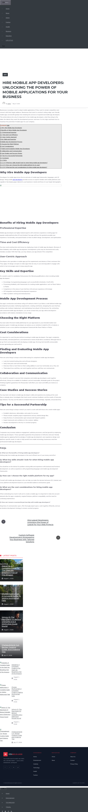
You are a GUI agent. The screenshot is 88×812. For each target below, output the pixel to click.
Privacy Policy (74, 764)
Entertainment (37, 760)
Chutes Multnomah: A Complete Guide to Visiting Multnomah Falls (17, 691)
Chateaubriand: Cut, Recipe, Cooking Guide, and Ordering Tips (17, 735)
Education (9, 36)
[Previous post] (3, 521)
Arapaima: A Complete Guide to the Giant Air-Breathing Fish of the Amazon (10, 570)
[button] (3, 46)
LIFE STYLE (9, 40)
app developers (17, 179)
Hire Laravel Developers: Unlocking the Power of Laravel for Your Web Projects (40, 522)
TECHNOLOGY (10, 802)
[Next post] (58, 537)
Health (8, 27)
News (7, 13)
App (5, 74)
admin (9, 103)
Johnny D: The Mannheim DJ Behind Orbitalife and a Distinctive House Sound (11, 621)
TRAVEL (8, 807)
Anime (8, 18)
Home (7, 8)
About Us (72, 756)
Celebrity (35, 764)
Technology (36, 767)
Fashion (8, 22)
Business (8, 31)
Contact (72, 760)
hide (8, 125)
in (13, 767)
